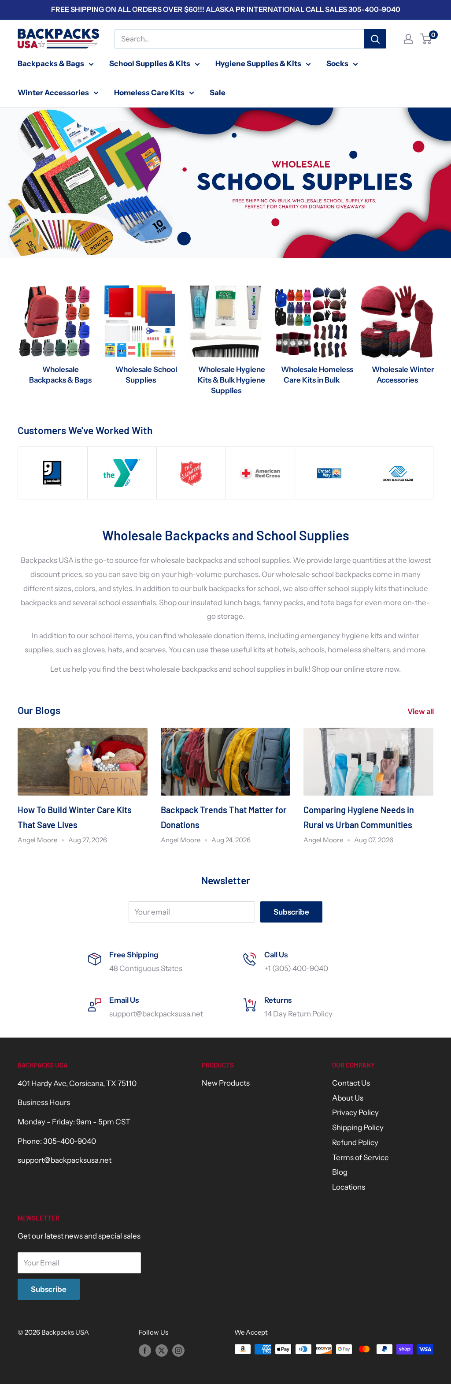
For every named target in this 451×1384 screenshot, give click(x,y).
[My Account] (408, 39)
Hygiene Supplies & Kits (258, 63)
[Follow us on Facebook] (145, 1350)
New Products (226, 1083)
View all (421, 711)
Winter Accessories (53, 92)
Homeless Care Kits (149, 92)
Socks (337, 63)
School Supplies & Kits (149, 63)
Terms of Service (360, 1157)
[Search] (375, 38)
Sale (218, 92)
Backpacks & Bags (51, 63)
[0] (426, 38)
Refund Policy (355, 1142)
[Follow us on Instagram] (178, 1350)
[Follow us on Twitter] (161, 1350)
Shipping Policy (358, 1127)
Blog (339, 1172)
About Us (347, 1098)
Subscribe (291, 912)
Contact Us (351, 1083)
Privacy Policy (355, 1112)
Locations (348, 1187)
